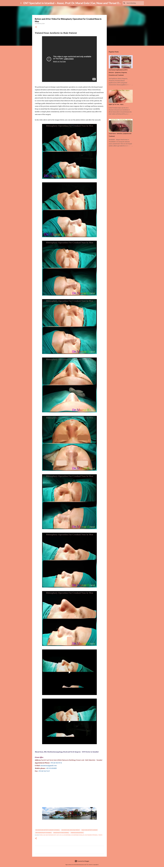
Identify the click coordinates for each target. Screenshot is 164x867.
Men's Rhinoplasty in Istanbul (44, 832)
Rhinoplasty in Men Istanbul (61, 832)
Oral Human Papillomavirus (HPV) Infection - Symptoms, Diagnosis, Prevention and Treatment (118, 72)
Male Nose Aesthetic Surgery (89, 830)
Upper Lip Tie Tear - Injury (116, 104)
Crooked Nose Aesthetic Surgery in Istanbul (48, 830)
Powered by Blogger (83, 861)
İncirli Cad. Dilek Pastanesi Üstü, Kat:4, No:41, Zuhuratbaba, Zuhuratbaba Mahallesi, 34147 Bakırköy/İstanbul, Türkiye (71, 835)
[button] (36, 27)
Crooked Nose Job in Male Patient (71, 830)
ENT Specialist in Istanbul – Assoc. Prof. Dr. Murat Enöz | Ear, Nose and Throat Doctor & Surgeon (81, 3)
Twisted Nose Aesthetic (77, 832)
